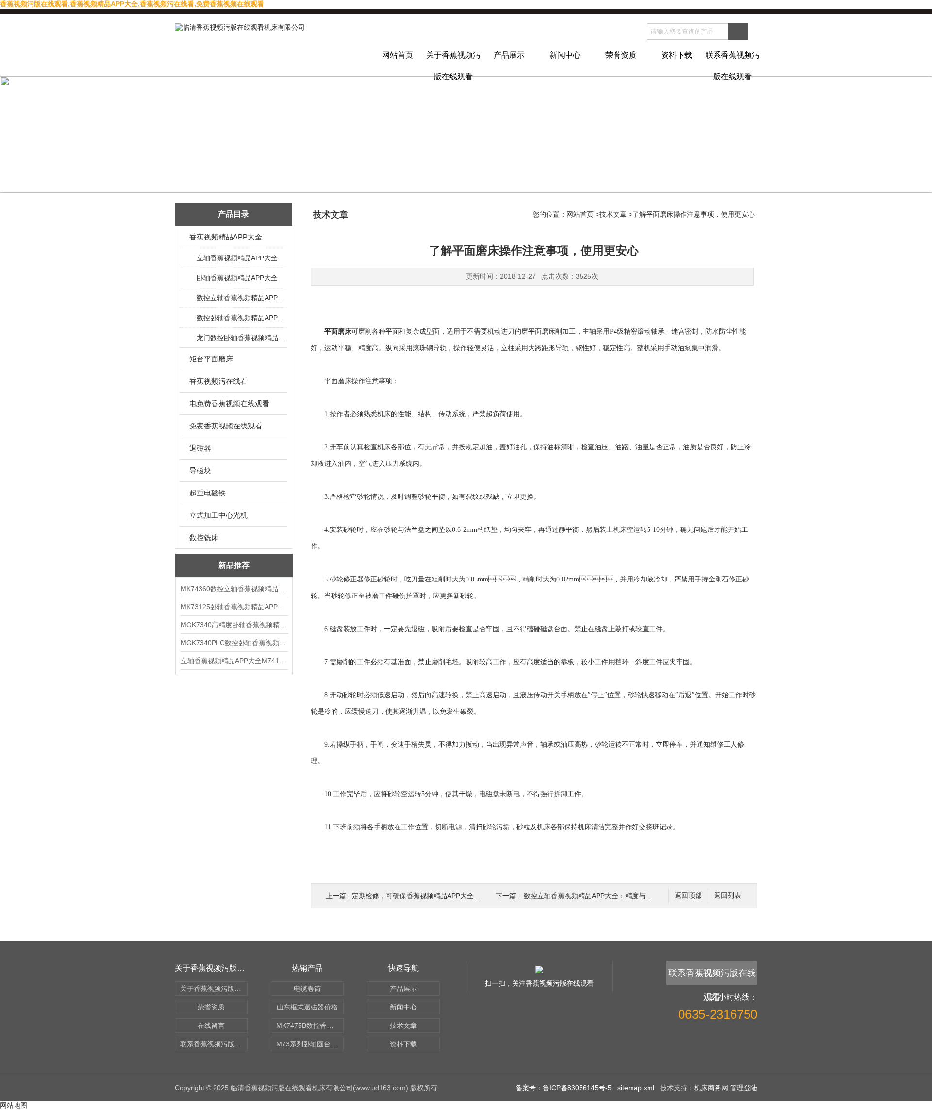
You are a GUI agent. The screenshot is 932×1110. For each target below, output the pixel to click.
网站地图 (13, 1105)
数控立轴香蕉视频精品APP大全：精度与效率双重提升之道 (612, 896)
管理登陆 (743, 1088)
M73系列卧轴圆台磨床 (310, 1044)
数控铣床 (203, 537)
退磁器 (200, 448)
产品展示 (509, 55)
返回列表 (727, 895)
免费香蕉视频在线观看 (225, 426)
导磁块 (200, 470)
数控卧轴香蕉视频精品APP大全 (241, 318)
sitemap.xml (635, 1088)
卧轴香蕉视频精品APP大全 (237, 278)
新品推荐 (234, 565)
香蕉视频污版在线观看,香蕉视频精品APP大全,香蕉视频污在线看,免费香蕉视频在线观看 (132, 4)
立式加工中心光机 (218, 515)
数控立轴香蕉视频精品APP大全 (241, 298)
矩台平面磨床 (211, 359)
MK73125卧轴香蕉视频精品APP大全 (234, 607)
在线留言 (211, 1025)
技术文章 (613, 214)
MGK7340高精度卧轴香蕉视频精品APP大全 (234, 625)
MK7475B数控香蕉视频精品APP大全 (310, 1025)
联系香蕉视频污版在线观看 (732, 63)
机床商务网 (711, 1088)
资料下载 (676, 55)
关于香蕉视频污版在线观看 (453, 63)
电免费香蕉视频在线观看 (229, 403)
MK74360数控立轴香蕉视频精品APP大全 (234, 589)
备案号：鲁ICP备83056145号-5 (564, 1088)
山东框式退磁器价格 (307, 1007)
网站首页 (397, 55)
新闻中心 (565, 55)
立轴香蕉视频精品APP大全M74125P (234, 661)
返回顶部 (688, 895)
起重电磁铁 (207, 493)
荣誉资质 (620, 55)
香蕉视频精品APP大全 (225, 237)
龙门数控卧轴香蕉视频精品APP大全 (241, 338)
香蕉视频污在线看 (218, 381)
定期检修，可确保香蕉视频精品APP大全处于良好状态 (433, 896)
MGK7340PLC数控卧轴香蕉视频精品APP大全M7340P (234, 643)
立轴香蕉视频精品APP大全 (237, 258)
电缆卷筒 (307, 988)
